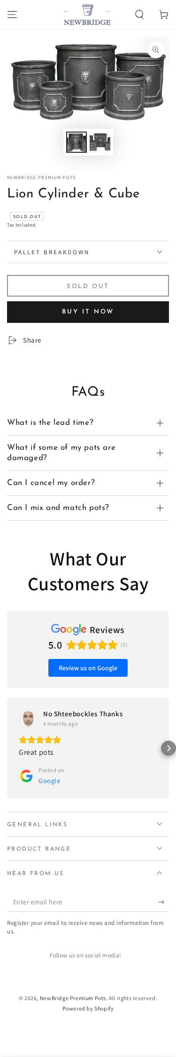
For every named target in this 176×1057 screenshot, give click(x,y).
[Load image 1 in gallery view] (76, 142)
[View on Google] (28, 718)
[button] (139, 15)
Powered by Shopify (88, 1008)
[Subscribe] (163, 902)
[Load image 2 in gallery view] (100, 142)
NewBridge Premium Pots (41, 177)
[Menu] (12, 15)
